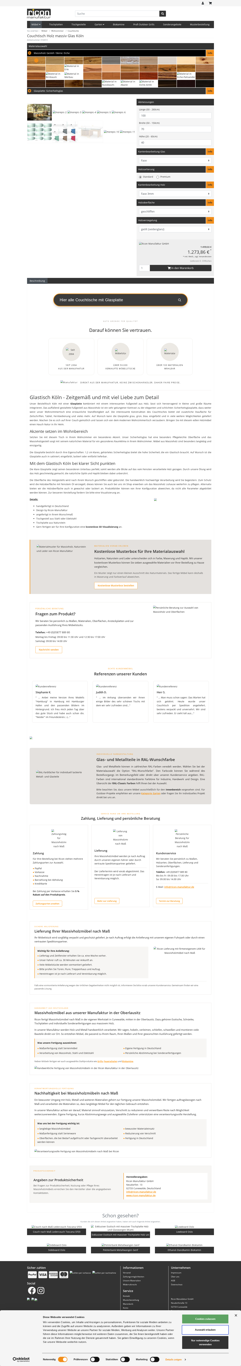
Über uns (175, 1276)
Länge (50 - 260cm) (149, 109)
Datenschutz (176, 1284)
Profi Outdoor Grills (143, 24)
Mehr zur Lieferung (107, 900)
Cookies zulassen (205, 1318)
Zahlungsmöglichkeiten (133, 1276)
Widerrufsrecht (130, 1284)
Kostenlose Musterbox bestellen (116, 585)
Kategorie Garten (150, 793)
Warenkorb (128, 1304)
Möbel (35, 24)
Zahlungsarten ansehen (47, 903)
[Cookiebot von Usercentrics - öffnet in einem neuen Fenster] (21, 1359)
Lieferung (100, 850)
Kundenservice (166, 853)
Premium (165, 176)
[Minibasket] (210, 3)
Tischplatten (56, 24)
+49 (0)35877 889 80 (58, 632)
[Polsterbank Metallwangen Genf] (120, 1245)
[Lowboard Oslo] (184, 1226)
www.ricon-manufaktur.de (141, 1195)
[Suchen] (162, 14)
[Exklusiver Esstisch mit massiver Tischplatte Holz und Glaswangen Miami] (120, 1228)
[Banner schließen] (236, 1315)
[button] (120, 53)
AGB (173, 1280)
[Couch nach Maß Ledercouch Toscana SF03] (57, 1226)
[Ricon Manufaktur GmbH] (154, 243)
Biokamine (118, 24)
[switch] (95, 1359)
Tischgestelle (78, 24)
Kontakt (126, 1296)
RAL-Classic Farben (123, 783)
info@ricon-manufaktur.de (179, 887)
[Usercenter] (203, 3)
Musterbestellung (200, 24)
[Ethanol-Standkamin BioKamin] (184, 1245)
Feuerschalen (110, 1061)
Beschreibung (37, 280)
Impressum (176, 1272)
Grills (100, 1061)
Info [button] (210, 151)
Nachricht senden (49, 649)
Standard (148, 176)
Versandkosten (205, 256)
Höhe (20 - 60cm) (148, 136)
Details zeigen (173, 1359)
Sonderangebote (172, 24)
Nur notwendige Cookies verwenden (205, 1342)
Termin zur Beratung (169, 900)
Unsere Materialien (132, 1280)
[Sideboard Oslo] (56, 1245)
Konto (125, 1307)
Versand (127, 1272)
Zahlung (38, 853)
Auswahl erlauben (205, 1329)
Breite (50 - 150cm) (149, 122)
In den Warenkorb (182, 268)
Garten (99, 24)
